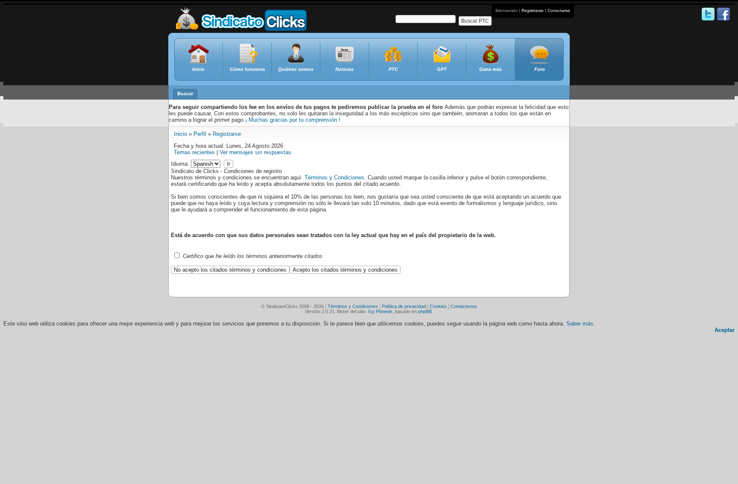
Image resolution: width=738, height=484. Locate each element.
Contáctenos (464, 306)
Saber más (579, 323)
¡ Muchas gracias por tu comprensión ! (292, 120)
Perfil (199, 134)
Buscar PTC (475, 21)
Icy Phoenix (380, 311)
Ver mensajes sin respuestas (255, 152)
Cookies (438, 306)
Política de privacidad (404, 306)
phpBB (425, 311)
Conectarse (559, 10)
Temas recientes (194, 152)
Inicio (180, 134)
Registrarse (532, 10)
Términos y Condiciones (334, 177)
